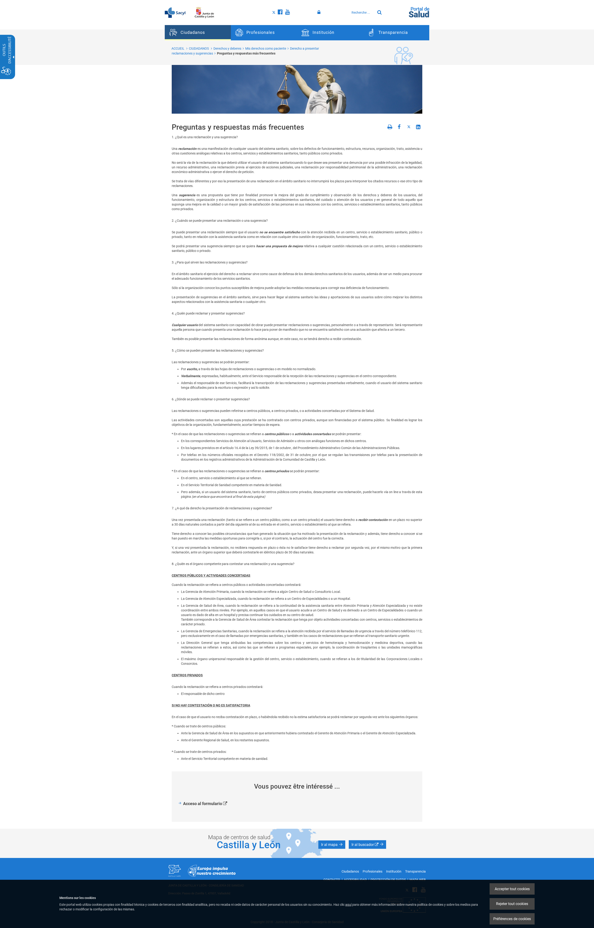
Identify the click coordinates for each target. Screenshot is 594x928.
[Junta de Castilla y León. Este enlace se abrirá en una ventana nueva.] (204, 12)
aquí (348, 904)
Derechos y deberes (227, 48)
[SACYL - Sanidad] (175, 12)
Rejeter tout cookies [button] (512, 904)
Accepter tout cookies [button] (512, 889)
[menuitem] (198, 32)
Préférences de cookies (512, 919)
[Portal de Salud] (419, 12)
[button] (331, 844)
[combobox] (362, 12)
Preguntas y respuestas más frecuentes (246, 53)
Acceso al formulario (210, 804)
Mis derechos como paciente (265, 48)
